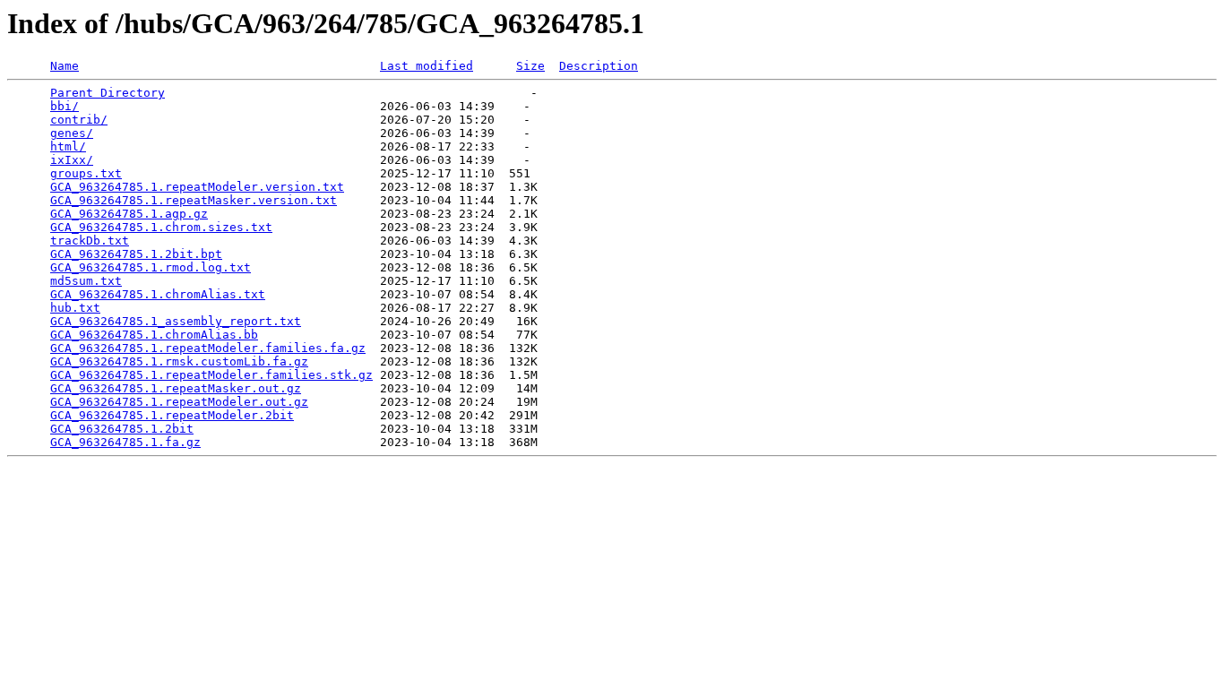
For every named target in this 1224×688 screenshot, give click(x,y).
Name (64, 66)
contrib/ (79, 119)
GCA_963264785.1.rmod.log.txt (150, 267)
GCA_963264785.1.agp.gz (129, 213)
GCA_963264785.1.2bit (122, 428)
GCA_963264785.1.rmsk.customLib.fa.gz (179, 361)
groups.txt (86, 173)
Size (530, 66)
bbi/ (64, 106)
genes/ (71, 133)
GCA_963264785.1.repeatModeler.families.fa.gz (208, 348)
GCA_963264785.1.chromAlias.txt (157, 294)
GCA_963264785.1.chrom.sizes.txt (161, 227)
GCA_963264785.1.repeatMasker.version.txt (193, 200)
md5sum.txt (86, 281)
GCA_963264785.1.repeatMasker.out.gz (175, 388)
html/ (68, 146)
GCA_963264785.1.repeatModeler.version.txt (197, 187)
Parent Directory (107, 92)
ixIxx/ (71, 160)
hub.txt (75, 307)
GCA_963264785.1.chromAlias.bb (154, 334)
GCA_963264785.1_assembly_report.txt (175, 321)
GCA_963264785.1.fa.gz (125, 442)
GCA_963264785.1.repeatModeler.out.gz (179, 401)
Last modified (426, 66)
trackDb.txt (89, 240)
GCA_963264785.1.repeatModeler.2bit (172, 415)
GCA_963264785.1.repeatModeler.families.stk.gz (211, 375)
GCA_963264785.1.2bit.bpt (136, 254)
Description (598, 66)
